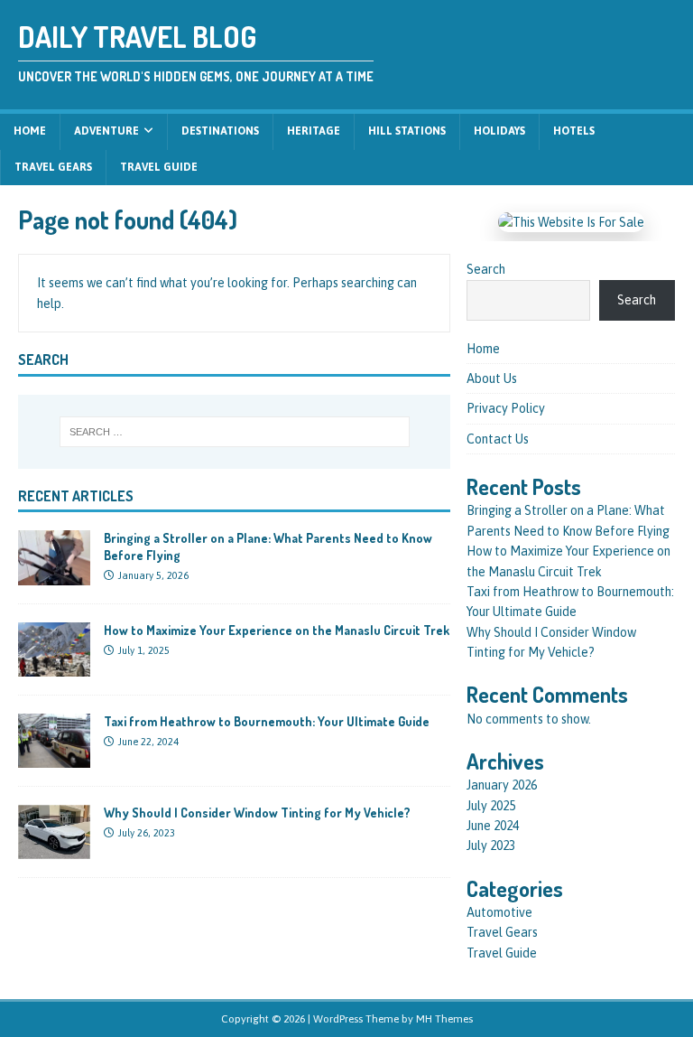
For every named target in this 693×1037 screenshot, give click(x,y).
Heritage (313, 131)
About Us (492, 378)
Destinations (220, 131)
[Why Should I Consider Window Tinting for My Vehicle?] (54, 848)
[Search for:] (234, 431)
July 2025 (491, 806)
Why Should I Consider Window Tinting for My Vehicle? (257, 812)
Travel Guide (159, 167)
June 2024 (493, 825)
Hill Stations (407, 131)
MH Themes (444, 1019)
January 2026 (502, 785)
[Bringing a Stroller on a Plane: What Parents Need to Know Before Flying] (54, 574)
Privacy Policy (506, 408)
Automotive (499, 912)
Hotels (574, 131)
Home (30, 131)
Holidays (499, 131)
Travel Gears (53, 167)
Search (486, 269)
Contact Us (498, 439)
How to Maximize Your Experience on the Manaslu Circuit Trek (276, 630)
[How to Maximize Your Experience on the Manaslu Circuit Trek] (54, 666)
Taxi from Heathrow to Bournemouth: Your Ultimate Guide (267, 721)
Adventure (106, 131)
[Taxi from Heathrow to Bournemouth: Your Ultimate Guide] (54, 757)
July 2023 (491, 845)
